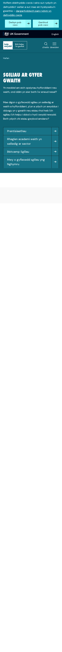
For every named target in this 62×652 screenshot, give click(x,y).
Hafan (6, 58)
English (55, 34)
